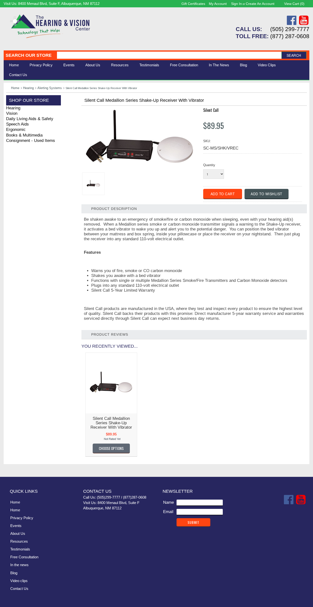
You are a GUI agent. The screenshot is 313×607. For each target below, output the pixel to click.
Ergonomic (16, 129)
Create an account (260, 4)
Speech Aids (17, 124)
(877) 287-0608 (289, 36)
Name (168, 502)
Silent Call (211, 110)
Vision (11, 113)
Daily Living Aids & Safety (29, 118)
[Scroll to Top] (302, 468)
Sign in (236, 4)
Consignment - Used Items (30, 140)
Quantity (209, 165)
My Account (218, 4)
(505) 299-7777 (289, 29)
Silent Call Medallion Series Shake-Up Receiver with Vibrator (111, 423)
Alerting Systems (49, 88)
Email (168, 511)
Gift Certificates (193, 4)
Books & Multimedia (24, 135)
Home (14, 65)
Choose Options (111, 448)
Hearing (28, 88)
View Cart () (294, 4)
